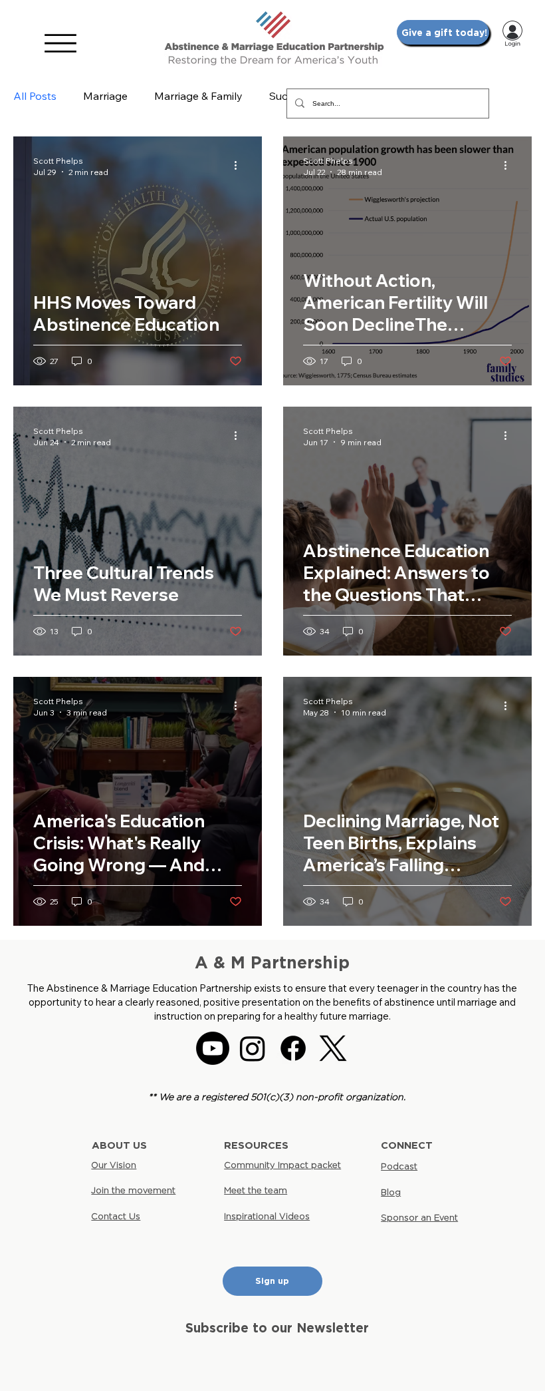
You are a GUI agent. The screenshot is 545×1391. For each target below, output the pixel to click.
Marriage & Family (198, 95)
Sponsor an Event (419, 1217)
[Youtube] (212, 1048)
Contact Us (115, 1216)
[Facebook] (293, 1048)
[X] (333, 1048)
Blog (391, 1192)
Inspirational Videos (267, 1216)
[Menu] (60, 43)
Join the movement (133, 1190)
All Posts (34, 95)
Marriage (105, 95)
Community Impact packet (282, 1164)
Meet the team (255, 1190)
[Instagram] (252, 1048)
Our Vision (113, 1164)
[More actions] (240, 166)
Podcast (399, 1166)
